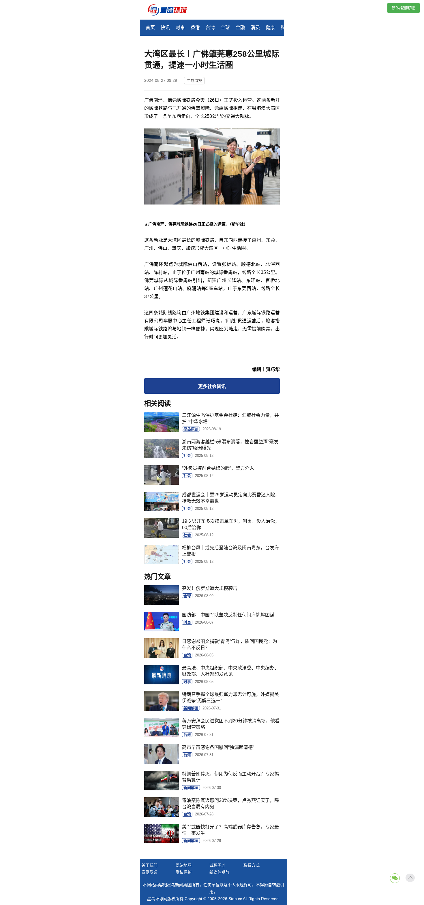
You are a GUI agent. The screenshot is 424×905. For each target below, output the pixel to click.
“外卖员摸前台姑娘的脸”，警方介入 (218, 468)
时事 (180, 27)
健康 (270, 27)
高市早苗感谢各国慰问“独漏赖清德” (218, 747)
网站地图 (183, 865)
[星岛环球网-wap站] (171, 10)
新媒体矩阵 (219, 872)
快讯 (165, 27)
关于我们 (149, 865)
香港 (195, 27)
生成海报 (194, 80)
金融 (240, 27)
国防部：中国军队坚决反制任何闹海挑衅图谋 (228, 614)
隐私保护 (183, 872)
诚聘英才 (217, 865)
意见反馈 (149, 872)
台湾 (210, 27)
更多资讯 (212, 386)
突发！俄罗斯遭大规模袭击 (209, 588)
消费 (255, 27)
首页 (150, 27)
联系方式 (251, 865)
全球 (225, 27)
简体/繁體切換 (403, 8)
